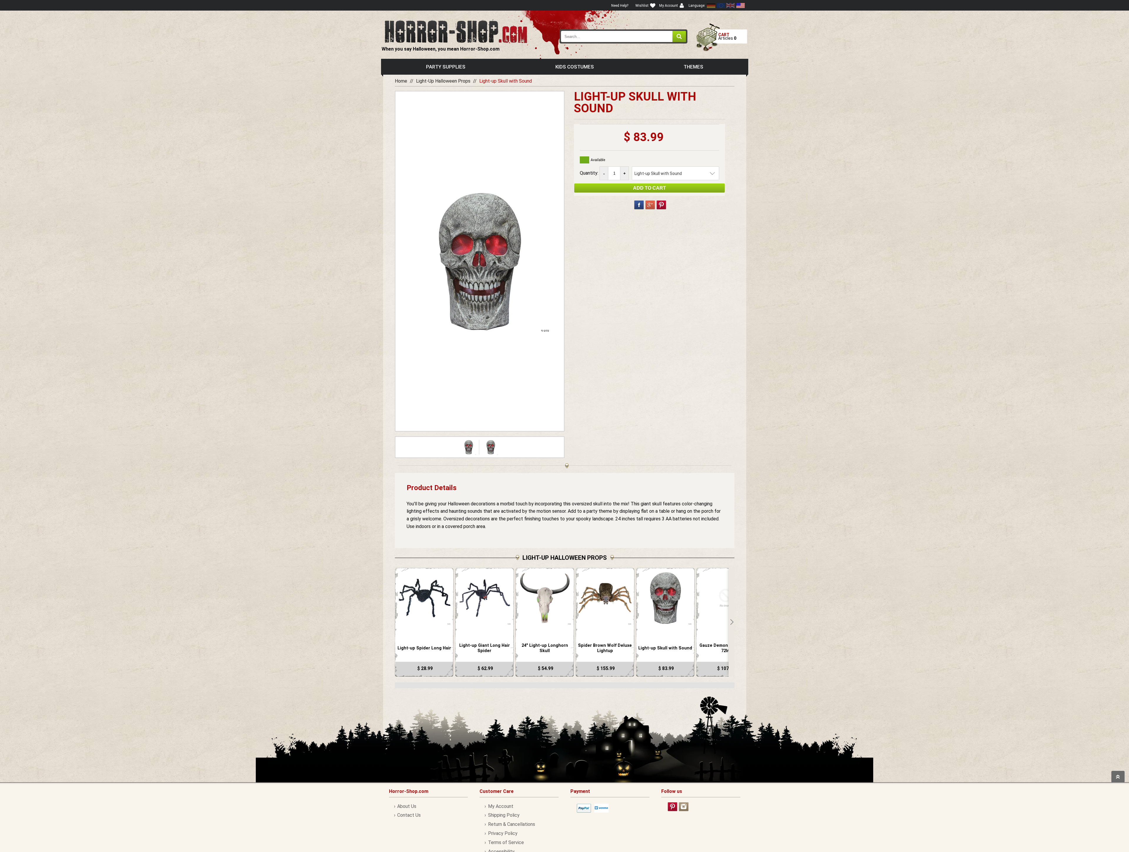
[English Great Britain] (730, 5)
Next (731, 622)
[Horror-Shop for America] (740, 5)
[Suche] (679, 36)
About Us (406, 806)
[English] (721, 5)
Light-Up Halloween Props (443, 81)
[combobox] (623, 36)
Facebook (639, 205)
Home (401, 81)
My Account (500, 806)
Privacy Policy (502, 833)
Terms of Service (506, 842)
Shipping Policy (503, 815)
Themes (693, 67)
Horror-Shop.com (456, 31)
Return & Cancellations (511, 824)
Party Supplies (445, 67)
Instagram (684, 806)
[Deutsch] (711, 5)
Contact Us (409, 815)
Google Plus (650, 205)
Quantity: (589, 173)
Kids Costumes (574, 67)
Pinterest (661, 205)
